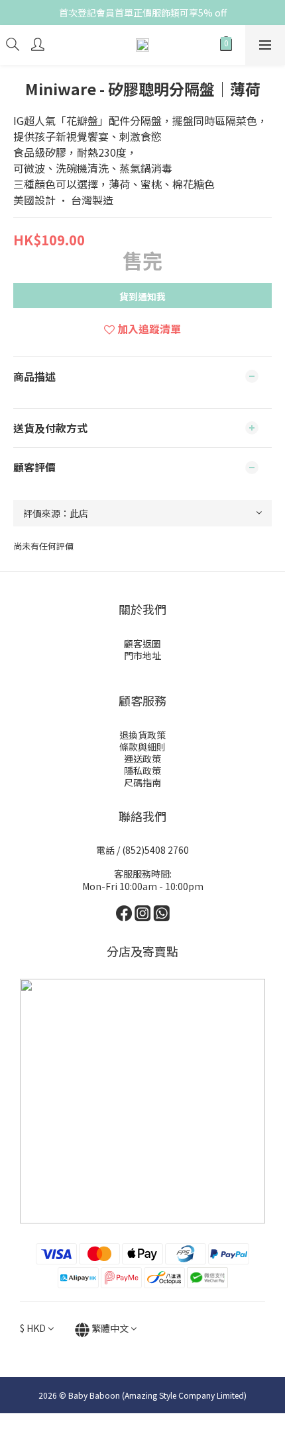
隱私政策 (142, 770)
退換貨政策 (142, 734)
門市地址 (142, 655)
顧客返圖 (142, 643)
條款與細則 (142, 746)
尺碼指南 (142, 782)
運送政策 (142, 758)
